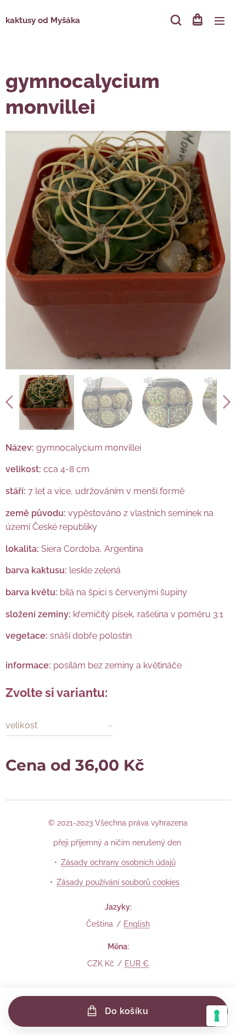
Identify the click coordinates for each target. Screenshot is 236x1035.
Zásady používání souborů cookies (118, 882)
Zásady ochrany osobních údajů (118, 862)
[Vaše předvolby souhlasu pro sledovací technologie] (216, 1015)
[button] (175, 20)
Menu (220, 20)
